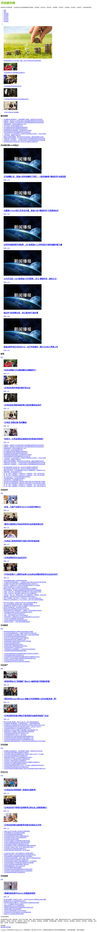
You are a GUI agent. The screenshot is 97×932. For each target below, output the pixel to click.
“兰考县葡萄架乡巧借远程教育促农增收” (14, 832)
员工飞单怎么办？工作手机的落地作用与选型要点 (17, 476)
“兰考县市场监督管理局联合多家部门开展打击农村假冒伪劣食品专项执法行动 (24, 768)
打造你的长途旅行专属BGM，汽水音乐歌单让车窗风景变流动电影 (21, 902)
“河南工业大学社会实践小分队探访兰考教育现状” (17, 831)
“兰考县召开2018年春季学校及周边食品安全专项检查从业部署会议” (22, 762)
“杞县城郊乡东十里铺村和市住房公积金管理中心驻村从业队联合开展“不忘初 (24, 725)
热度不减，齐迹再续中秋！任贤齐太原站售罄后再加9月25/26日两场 (22, 585)
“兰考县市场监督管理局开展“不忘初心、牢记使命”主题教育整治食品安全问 (24, 765)
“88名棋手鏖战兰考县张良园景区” (13, 909)
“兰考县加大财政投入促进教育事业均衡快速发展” (17, 840)
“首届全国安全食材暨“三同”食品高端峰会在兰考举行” (18, 757)
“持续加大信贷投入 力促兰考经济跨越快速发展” (17, 621)
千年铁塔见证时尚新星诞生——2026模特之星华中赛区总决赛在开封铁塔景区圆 (25, 582)
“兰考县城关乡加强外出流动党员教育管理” (15, 837)
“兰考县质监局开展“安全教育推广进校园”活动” (16, 859)
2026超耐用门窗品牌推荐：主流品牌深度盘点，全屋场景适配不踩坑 (22, 723)
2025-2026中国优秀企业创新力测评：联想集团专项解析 (18, 604)
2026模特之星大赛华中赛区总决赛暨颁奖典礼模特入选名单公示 (21, 583)
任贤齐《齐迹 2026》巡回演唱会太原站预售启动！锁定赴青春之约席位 (23, 591)
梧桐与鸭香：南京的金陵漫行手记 (13, 472)
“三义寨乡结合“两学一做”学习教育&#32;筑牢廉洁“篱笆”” (19, 853)
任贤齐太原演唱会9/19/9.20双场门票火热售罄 (16, 587)
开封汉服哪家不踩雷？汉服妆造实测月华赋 (15, 580)
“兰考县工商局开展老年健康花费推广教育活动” (16, 864)
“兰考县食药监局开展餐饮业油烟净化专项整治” (16, 752)
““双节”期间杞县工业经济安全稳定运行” (14, 613)
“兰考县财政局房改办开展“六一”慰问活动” (15, 734)
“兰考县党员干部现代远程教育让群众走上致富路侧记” (18, 870)
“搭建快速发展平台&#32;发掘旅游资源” (14, 906)
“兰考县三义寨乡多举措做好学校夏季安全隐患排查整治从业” (20, 658)
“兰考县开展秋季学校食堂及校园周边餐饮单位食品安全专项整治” (21, 653)
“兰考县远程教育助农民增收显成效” (13, 834)
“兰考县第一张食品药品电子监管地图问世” (15, 760)
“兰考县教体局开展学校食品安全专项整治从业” (16, 767)
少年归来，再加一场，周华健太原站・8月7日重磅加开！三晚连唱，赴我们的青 (25, 595)
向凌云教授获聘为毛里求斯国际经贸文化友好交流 (17, 132)
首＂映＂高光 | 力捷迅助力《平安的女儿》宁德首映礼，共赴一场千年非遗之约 (25, 484)
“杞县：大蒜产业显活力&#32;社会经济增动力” (16, 615)
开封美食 (6, 18)
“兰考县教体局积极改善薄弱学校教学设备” (15, 650)
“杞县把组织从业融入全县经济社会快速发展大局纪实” (18, 612)
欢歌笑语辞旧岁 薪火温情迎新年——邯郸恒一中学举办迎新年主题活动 (23, 610)
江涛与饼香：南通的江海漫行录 (12, 135)
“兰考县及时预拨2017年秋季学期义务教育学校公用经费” (19, 862)
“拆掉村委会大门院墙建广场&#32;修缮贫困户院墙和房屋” (19, 731)
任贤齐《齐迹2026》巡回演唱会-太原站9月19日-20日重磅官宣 (20, 593)
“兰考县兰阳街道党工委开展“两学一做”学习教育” (17, 850)
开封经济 (6, 13)
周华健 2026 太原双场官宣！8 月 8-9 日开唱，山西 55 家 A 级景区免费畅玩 (23, 599)
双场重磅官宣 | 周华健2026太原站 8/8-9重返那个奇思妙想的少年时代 (22, 605)
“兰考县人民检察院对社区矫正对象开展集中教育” (17, 842)
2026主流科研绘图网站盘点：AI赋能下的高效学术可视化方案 (20, 633)
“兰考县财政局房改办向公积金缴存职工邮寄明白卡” (17, 728)
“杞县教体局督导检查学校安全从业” (13, 644)
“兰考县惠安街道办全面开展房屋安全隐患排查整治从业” (19, 736)
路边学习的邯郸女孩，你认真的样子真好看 (15, 607)
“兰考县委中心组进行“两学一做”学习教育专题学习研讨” (19, 847)
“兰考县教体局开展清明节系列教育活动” (14, 872)
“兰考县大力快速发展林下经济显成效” (14, 618)
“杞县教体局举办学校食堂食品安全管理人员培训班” (17, 641)
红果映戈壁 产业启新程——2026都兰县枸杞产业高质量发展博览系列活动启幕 (24, 138)
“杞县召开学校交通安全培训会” (12, 642)
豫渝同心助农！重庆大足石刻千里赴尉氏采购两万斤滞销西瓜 (20, 588)
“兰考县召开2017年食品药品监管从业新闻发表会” (17, 759)
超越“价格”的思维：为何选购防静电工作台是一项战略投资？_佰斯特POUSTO (24, 470)
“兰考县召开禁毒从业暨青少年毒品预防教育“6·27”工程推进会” (20, 861)
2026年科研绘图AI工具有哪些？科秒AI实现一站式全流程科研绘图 (21, 634)
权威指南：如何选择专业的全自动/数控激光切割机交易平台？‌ (20, 596)
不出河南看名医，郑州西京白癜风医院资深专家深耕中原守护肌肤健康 (22, 590)
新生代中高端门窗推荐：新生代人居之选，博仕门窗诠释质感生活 (21, 722)
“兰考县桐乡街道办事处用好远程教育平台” (15, 848)
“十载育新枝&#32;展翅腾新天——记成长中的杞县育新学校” (20, 649)
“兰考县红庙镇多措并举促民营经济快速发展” (16, 620)
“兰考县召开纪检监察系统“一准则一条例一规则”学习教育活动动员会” (22, 858)
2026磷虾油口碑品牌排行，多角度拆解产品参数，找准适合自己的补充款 (23, 119)
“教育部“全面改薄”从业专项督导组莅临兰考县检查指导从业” (20, 854)
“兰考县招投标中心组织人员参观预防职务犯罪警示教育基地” (20, 845)
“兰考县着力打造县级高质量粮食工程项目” (15, 763)
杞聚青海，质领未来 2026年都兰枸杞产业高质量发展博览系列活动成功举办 (24, 121)
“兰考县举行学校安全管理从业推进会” (14, 660)
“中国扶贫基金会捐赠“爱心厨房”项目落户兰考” (16, 733)
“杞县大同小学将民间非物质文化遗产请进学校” (16, 638)
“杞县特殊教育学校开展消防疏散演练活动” (15, 636)
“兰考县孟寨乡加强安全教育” (11, 839)
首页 (5, 10)
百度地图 (8, 927)
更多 (2, 357)
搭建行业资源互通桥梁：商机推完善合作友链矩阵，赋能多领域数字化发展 (24, 137)
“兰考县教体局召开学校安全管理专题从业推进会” (17, 661)
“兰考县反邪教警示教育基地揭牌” (13, 867)
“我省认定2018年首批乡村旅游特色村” (14, 914)
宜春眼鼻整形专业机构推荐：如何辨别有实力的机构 (18, 130)
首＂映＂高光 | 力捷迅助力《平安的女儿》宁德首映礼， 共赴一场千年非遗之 (24, 473)
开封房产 (6, 16)
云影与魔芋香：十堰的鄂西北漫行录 (13, 480)
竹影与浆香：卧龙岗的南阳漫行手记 (13, 125)
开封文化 (6, 19)
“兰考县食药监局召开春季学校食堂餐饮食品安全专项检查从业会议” (22, 656)
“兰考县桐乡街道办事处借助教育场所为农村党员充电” (18, 869)
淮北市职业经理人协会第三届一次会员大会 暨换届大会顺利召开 (21, 141)
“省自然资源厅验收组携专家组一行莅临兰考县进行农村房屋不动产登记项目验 (24, 741)
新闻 (5, 11)
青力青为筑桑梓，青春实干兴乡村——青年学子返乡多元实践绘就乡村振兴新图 (25, 899)
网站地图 (3, 927)
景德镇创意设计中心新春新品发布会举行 (14, 901)
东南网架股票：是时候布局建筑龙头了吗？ (15, 124)
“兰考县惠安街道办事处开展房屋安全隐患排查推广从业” (19, 738)
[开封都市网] (8, 4)
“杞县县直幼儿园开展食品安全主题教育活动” (16, 755)
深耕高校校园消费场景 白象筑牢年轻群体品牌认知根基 (18, 631)
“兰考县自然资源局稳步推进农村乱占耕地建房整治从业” (19, 739)
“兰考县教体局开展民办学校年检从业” (14, 655)
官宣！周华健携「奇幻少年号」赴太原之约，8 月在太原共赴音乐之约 (22, 598)
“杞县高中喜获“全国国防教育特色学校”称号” (16, 646)
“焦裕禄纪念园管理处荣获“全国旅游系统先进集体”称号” (19, 907)
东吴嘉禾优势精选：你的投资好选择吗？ (14, 478)
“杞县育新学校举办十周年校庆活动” (13, 647)
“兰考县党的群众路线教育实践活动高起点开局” (16, 844)
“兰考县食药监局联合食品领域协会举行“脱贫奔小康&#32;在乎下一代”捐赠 (23, 754)
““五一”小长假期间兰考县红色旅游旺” (14, 904)
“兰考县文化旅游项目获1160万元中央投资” (15, 910)
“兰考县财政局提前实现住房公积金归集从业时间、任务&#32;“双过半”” (23, 726)
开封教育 (6, 15)
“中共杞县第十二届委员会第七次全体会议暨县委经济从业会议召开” (22, 617)
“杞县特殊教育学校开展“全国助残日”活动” (15, 639)
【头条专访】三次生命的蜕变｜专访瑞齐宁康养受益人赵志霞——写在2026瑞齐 (25, 133)
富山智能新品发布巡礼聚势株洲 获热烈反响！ (16, 127)
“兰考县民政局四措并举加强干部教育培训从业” (16, 836)
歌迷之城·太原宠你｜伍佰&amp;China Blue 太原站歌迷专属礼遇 (20, 602)
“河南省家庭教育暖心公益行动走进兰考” (14, 866)
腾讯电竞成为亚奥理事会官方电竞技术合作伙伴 (16, 609)
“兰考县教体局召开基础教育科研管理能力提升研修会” (18, 856)
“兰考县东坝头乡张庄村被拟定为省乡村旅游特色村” (17, 912)
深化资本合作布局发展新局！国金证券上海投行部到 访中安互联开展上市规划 (24, 481)
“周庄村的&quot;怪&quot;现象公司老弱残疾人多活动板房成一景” (21, 730)
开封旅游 (6, 21)
